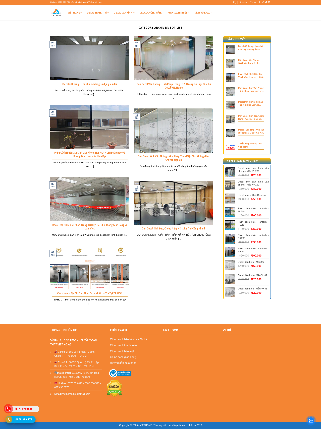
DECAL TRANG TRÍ (97, 12)
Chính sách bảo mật (122, 351)
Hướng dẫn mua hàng (123, 362)
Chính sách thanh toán (123, 345)
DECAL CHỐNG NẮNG (151, 12)
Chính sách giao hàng (123, 357)
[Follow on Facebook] (260, 2)
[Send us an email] (269, 2)
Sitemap (243, 2)
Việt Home (74, 12)
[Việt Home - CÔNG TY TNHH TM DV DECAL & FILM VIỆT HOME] (56, 12)
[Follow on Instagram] (263, 2)
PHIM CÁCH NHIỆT (177, 12)
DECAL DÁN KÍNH (123, 12)
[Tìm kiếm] (234, 2)
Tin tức (253, 2)
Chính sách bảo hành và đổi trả (128, 339)
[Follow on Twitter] (266, 2)
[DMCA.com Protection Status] (114, 388)
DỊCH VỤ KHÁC (202, 12)
